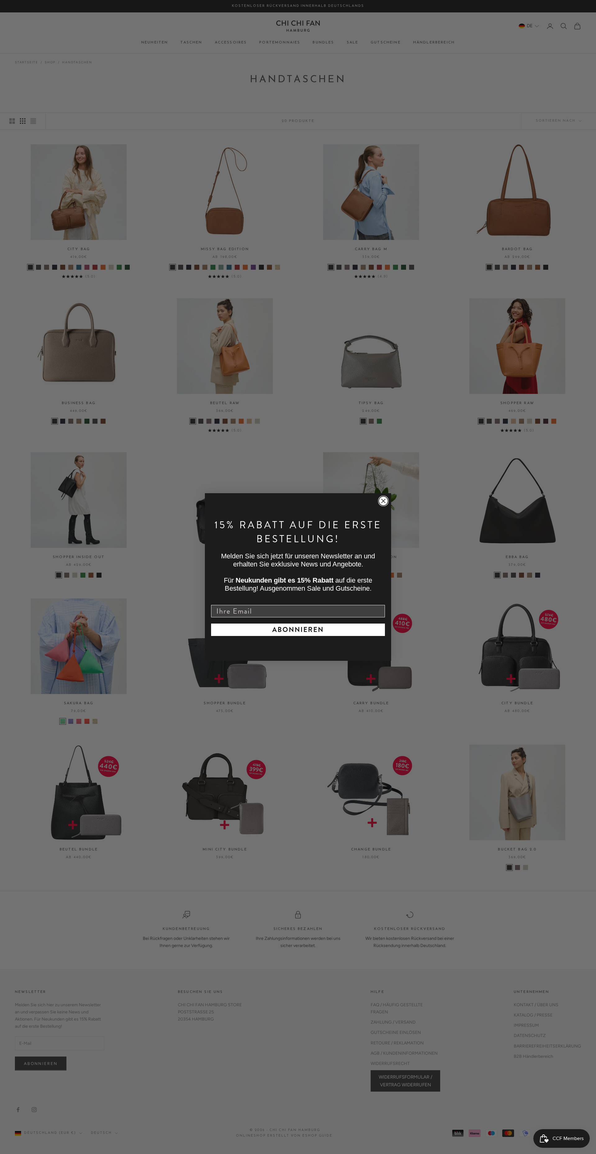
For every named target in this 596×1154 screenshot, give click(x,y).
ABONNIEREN (298, 629)
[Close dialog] (383, 501)
